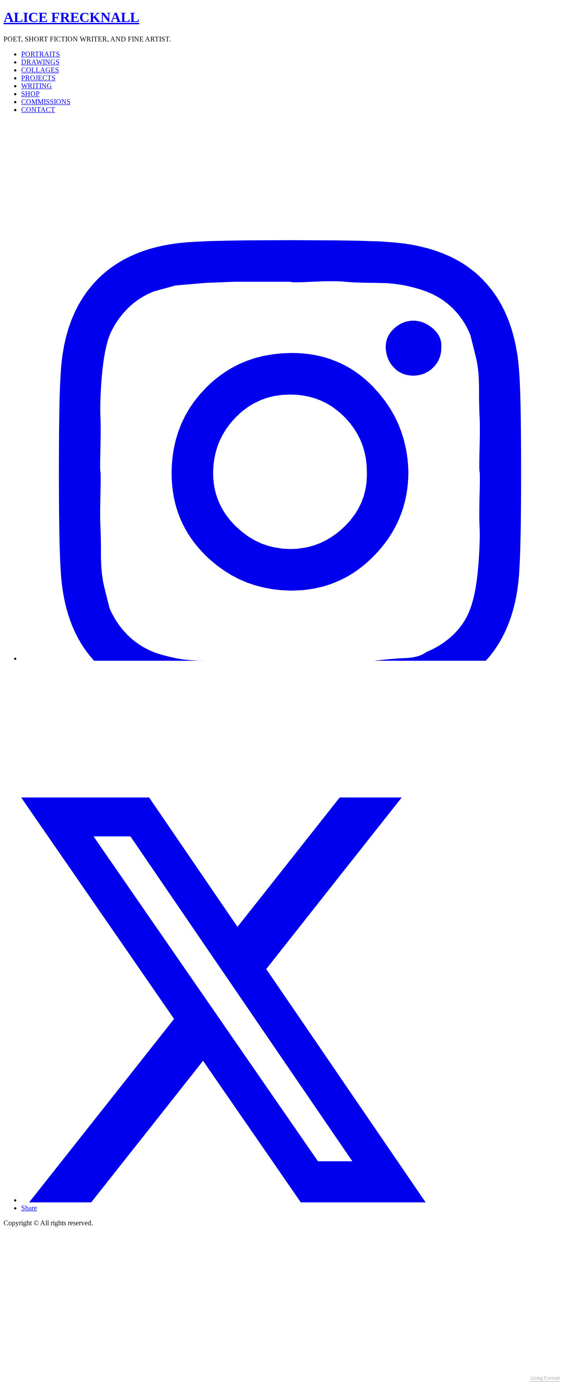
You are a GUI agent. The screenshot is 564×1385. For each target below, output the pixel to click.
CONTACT (38, 109)
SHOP (30, 93)
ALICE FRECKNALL (71, 17)
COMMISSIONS (45, 101)
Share (29, 1208)
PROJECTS (38, 78)
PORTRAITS (40, 54)
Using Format (545, 1378)
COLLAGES (40, 70)
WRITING (36, 86)
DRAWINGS (40, 62)
